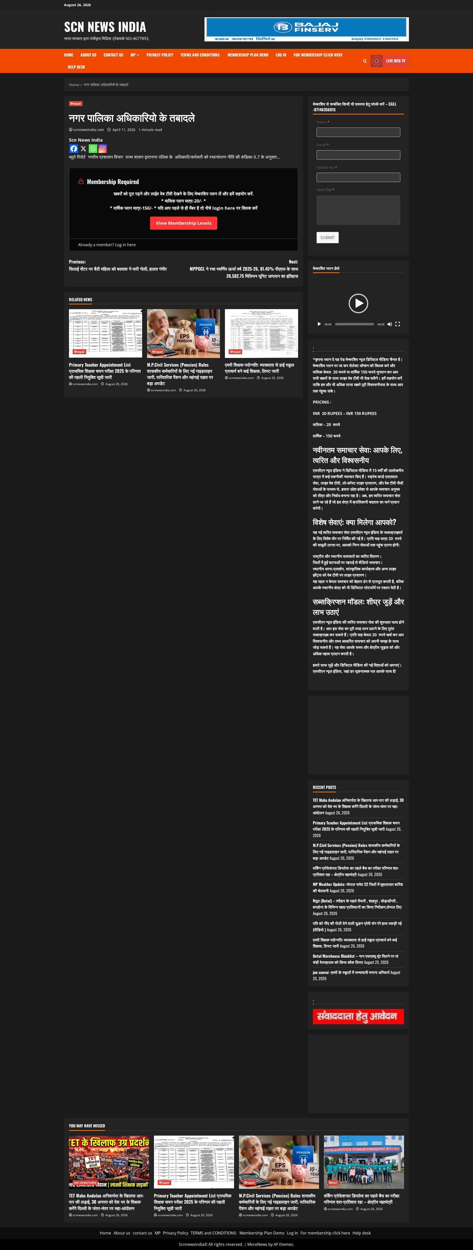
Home (68, 55)
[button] (358, 303)
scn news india (105, 26)
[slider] (354, 324)
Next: (244, 268)
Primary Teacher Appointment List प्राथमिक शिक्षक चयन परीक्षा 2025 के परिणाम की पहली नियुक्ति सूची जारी (105, 370)
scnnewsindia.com (88, 129)
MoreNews (257, 1244)
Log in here (125, 244)
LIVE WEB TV (395, 61)
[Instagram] (102, 148)
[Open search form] (365, 61)
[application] (358, 303)
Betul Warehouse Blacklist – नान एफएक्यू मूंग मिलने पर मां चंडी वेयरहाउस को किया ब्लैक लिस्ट (355, 959)
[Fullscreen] (397, 324)
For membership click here (318, 55)
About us (88, 55)
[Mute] (389, 324)
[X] (83, 148)
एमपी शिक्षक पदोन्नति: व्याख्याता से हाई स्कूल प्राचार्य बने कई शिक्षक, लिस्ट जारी (259, 367)
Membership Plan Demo (248, 55)
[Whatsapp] (93, 148)
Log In (281, 55)
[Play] (319, 324)
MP (133, 55)
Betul (333, 1182)
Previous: (118, 265)
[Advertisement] (358, 735)
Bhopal (75, 103)
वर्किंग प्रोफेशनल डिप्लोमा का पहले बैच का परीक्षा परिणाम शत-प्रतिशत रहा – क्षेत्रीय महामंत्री (356, 871)
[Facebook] (73, 148)
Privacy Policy (160, 55)
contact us (113, 55)
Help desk (76, 67)
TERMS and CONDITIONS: (200, 55)
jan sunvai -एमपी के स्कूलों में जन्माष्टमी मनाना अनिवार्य (351, 972)
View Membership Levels (183, 223)
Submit (328, 237)
